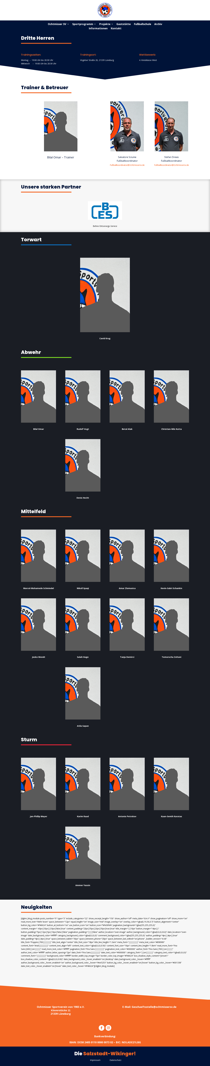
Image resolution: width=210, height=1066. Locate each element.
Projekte (104, 24)
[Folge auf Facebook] (101, 1028)
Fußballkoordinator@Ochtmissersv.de (127, 165)
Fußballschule (142, 24)
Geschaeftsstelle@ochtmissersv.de (154, 1007)
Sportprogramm (82, 24)
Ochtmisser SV (57, 24)
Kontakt (116, 28)
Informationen (98, 28)
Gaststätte (123, 24)
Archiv (158, 24)
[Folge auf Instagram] (108, 1028)
